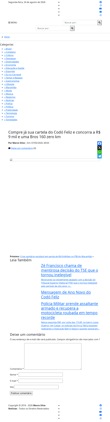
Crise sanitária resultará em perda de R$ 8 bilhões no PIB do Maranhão (56, 256)
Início (7, 36)
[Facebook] (99, 143)
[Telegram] (99, 156)
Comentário (17, 368)
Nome (14, 374)
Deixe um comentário (22, 148)
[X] (99, 148)
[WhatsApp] (99, 152)
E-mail (14, 380)
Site (12, 387)
